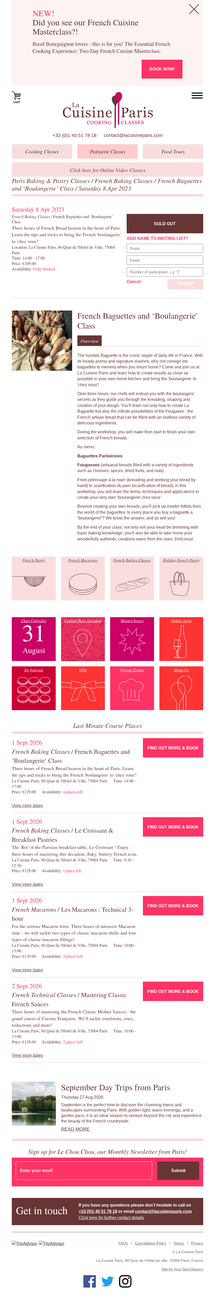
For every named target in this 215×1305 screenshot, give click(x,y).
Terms (179, 1243)
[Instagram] (125, 1281)
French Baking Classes (124, 180)
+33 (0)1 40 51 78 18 (74, 135)
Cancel (134, 281)
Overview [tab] (89, 341)
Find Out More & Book (173, 748)
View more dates (27, 805)
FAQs (123, 1243)
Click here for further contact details (111, 1217)
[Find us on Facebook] (89, 1281)
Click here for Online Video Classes (108, 170)
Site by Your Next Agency (182, 1269)
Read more (75, 1129)
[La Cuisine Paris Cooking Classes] (107, 110)
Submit (185, 283)
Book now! (162, 69)
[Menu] (197, 95)
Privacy (197, 1243)
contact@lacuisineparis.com (133, 135)
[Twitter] (107, 1281)
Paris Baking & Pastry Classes (51, 180)
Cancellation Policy (150, 1243)
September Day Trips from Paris (115, 1087)
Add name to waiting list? (157, 238)
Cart (16, 102)
